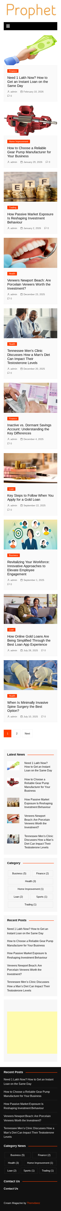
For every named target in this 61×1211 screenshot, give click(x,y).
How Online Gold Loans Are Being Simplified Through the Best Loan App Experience (28, 640)
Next (27, 733)
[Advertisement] (34, 1033)
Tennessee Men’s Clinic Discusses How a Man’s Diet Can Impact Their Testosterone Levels (28, 986)
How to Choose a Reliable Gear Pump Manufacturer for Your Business (29, 152)
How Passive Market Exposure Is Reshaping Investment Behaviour (30, 218)
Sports (41, 896)
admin (14, 91)
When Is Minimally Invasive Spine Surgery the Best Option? (27, 706)
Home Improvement (18, 141)
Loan (11, 489)
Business (13, 555)
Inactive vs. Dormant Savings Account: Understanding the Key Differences (29, 429)
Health (12, 273)
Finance (13, 71)
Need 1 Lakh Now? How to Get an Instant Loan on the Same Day (27, 82)
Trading (12, 207)
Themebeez (33, 1203)
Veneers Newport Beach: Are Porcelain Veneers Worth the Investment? (29, 284)
